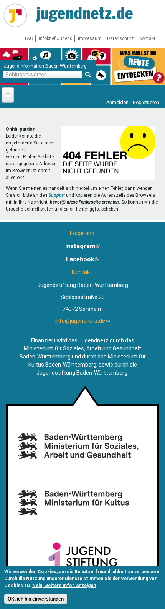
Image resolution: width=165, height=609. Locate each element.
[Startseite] (15, 15)
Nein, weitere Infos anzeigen (64, 585)
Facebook (82, 259)
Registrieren (146, 102)
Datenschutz (120, 38)
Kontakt (147, 38)
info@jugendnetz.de (82, 321)
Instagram (82, 246)
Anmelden (117, 102)
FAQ (29, 38)
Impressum (90, 38)
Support (56, 195)
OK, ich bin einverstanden (36, 599)
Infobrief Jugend (56, 38)
